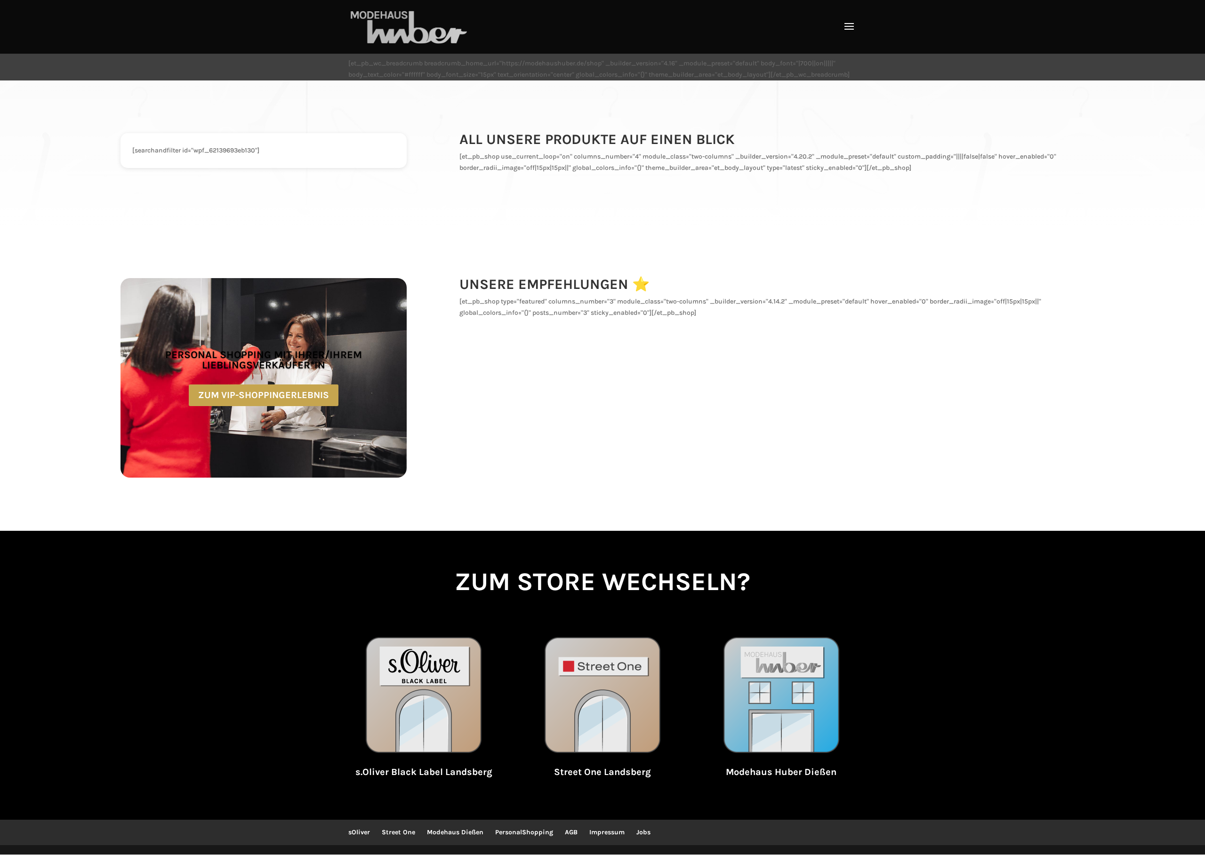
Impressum (607, 832)
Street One (398, 832)
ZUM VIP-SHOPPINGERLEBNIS (263, 395)
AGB (571, 832)
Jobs (643, 832)
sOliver (359, 832)
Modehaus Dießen (455, 832)
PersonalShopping (524, 832)
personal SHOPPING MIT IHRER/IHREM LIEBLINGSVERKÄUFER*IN (263, 360)
